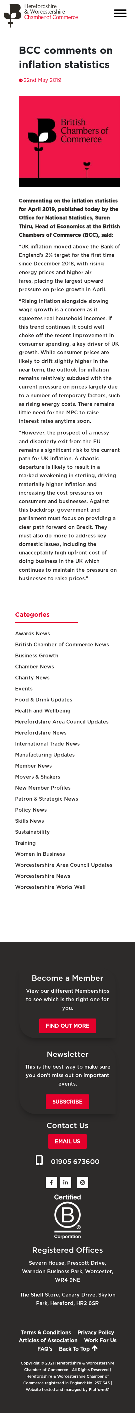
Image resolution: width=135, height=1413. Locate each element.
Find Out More (67, 1026)
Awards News (32, 634)
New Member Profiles (43, 788)
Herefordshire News (41, 733)
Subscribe (67, 1102)
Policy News (31, 810)
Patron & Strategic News (46, 799)
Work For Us (100, 1340)
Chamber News (34, 667)
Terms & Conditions (46, 1333)
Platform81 (99, 1389)
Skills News (29, 821)
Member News (33, 766)
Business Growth (36, 656)
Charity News (32, 678)
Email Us (67, 1141)
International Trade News (47, 744)
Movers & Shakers (37, 777)
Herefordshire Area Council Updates (62, 722)
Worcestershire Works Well (50, 887)
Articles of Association (48, 1340)
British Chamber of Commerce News (62, 645)
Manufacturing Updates (45, 755)
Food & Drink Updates (43, 700)
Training (25, 843)
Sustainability (32, 832)
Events (24, 689)
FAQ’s (44, 1349)
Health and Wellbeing (43, 711)
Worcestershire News (42, 876)
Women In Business (40, 854)
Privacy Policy (96, 1333)
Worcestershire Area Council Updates (63, 865)
